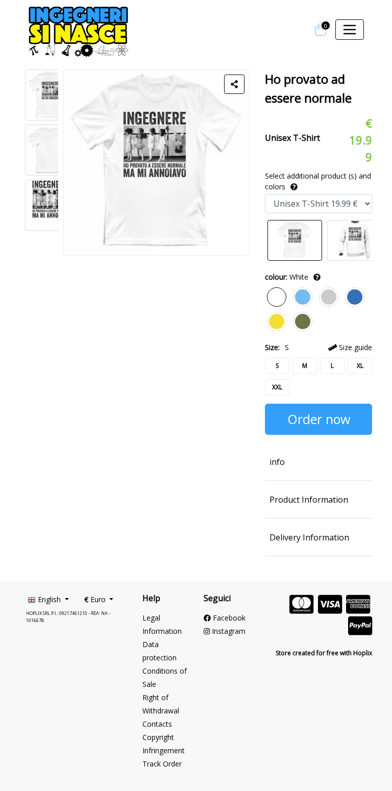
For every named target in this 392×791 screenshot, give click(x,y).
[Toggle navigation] (349, 29)
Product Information (309, 499)
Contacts (157, 724)
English (49, 599)
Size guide (354, 347)
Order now (318, 419)
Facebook (228, 618)
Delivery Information (309, 537)
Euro (96, 599)
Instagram (228, 631)
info (277, 461)
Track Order (162, 764)
